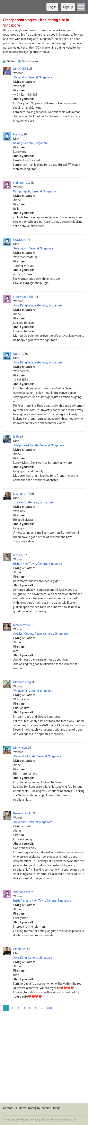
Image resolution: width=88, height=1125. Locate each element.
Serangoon (20, 248)
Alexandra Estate (24, 756)
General (33, 77)
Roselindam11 (22, 813)
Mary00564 (20, 68)
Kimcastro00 (21, 625)
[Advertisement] (44, 1058)
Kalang (17, 143)
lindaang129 (21, 182)
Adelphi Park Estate (26, 445)
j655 (16, 436)
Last (49, 1007)
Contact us (10, 1108)
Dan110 (18, 353)
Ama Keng (20, 957)
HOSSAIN (19, 239)
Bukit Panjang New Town (29, 900)
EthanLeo (19, 949)
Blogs (56, 1108)
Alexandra (20, 77)
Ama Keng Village (24, 305)
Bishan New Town (24, 563)
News (22, 1108)
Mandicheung (22, 682)
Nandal (17, 134)
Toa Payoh (20, 502)
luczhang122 (21, 493)
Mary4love (20, 747)
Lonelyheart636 (23, 296)
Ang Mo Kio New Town (27, 633)
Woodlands (20, 690)
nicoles (17, 555)
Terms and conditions (15, 1119)
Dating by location (39, 1108)
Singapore (45, 77)
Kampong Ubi (21, 191)
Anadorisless (21, 892)
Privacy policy (38, 1119)
